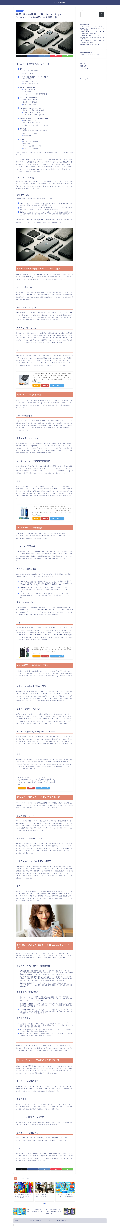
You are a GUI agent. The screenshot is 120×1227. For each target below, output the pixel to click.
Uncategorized (20, 11)
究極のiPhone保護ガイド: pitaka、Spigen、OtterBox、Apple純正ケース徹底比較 (92, 37)
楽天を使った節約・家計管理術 (89, 44)
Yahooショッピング (57, 385)
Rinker (39, 382)
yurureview (60, 2)
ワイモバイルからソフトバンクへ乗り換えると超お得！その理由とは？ (92, 32)
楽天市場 (45, 385)
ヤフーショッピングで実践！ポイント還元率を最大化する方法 (92, 41)
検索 (81, 11)
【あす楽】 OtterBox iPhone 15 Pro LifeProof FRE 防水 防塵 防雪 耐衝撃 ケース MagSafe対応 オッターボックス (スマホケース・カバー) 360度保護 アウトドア (51, 650)
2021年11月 (84, 69)
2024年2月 (83, 65)
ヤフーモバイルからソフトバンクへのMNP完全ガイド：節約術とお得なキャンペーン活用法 (92, 28)
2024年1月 (83, 67)
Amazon (36, 385)
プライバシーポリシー (20, 1225)
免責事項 (29, 1225)
